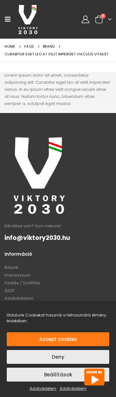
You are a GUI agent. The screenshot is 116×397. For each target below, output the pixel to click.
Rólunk (11, 267)
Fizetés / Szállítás (22, 283)
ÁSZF (10, 291)
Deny (58, 357)
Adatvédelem (43, 388)
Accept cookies (58, 339)
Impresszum (18, 275)
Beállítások (58, 374)
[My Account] (85, 19)
